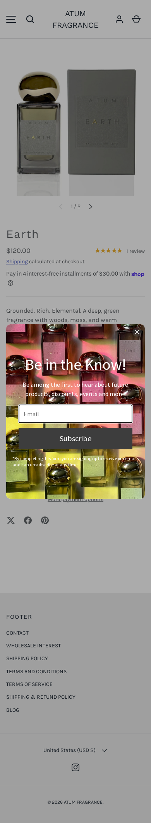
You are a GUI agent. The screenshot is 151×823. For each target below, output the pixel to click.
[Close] (137, 332)
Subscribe (75, 438)
